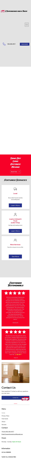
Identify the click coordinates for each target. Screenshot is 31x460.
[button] (15, 205)
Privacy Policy (5, 416)
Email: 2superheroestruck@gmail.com (12, 434)
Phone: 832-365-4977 (8, 431)
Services (4, 424)
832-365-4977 (11, 44)
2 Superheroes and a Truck (16, 11)
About (3, 421)
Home (3, 413)
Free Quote (5, 418)
